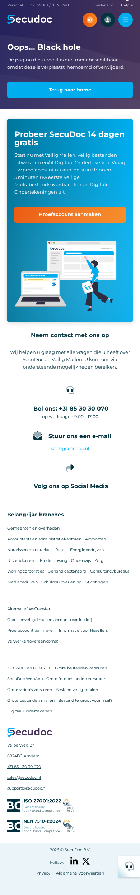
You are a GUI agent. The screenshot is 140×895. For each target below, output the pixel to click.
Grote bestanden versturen (81, 668)
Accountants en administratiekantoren (44, 538)
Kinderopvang (53, 560)
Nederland (104, 5)
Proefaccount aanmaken (31, 630)
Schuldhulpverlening (61, 581)
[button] (90, 20)
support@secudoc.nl (26, 788)
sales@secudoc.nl (70, 448)
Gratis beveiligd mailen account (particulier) (49, 619)
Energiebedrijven (87, 549)
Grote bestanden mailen (31, 700)
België (127, 5)
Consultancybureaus (109, 571)
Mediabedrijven (22, 581)
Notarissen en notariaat (29, 549)
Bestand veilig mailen (77, 689)
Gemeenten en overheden (33, 528)
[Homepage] (29, 20)
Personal (15, 5)
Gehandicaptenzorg (67, 571)
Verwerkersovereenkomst (32, 641)
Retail (60, 549)
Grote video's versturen (29, 689)
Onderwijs (81, 560)
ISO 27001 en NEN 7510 (29, 668)
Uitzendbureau (21, 560)
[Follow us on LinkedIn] (74, 861)
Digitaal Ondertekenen (29, 711)
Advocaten (95, 538)
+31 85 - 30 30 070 (24, 766)
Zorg (99, 560)
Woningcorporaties (25, 571)
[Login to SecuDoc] (108, 20)
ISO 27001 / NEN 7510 (49, 5)
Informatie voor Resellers (83, 630)
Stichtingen (96, 581)
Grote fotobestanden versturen (76, 678)
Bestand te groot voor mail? (85, 700)
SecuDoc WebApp (25, 678)
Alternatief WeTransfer (28, 608)
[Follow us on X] (86, 861)
